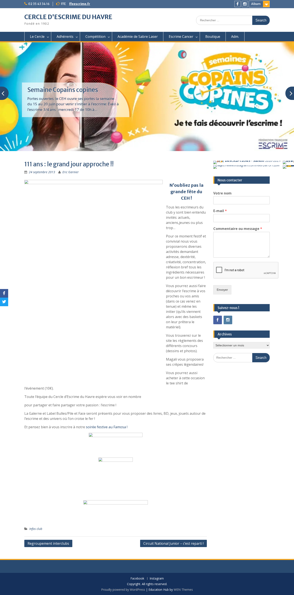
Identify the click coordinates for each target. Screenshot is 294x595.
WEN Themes (183, 589)
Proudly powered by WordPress (123, 589)
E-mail (220, 211)
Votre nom (222, 193)
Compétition (95, 36)
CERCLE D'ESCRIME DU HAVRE (68, 17)
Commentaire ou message (237, 228)
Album (256, 4)
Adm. (235, 36)
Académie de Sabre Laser (138, 36)
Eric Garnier (70, 172)
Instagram (157, 578)
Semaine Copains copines (62, 90)
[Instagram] (245, 4)
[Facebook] (237, 4)
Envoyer (222, 289)
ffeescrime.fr (79, 4)
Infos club (35, 529)
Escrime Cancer (181, 36)
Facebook (137, 578)
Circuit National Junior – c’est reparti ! (173, 543)
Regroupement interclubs (48, 543)
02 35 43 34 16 (39, 4)
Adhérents (65, 36)
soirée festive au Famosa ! (106, 427)
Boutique (212, 36)
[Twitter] (4, 302)
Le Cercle (37, 36)
